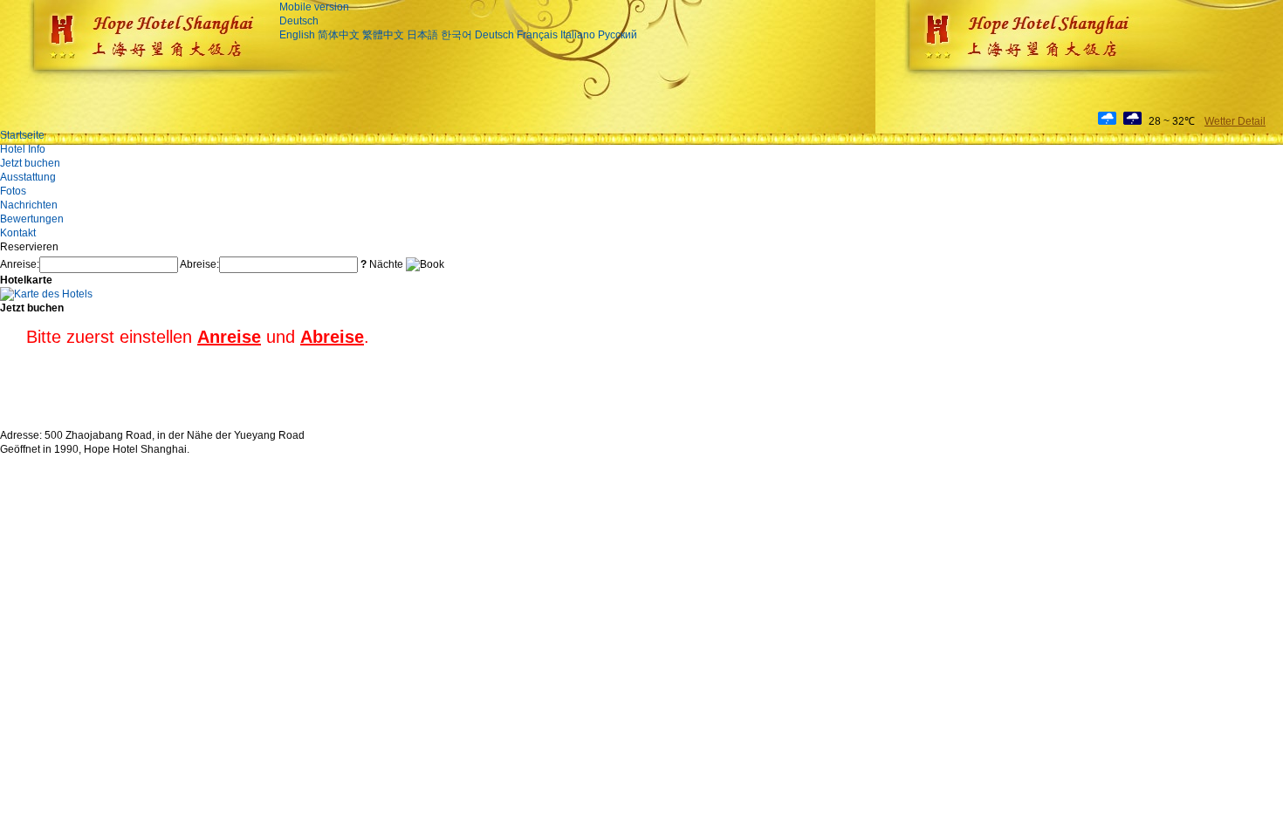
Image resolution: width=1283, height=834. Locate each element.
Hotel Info (22, 149)
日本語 (422, 35)
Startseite (22, 135)
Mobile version (314, 7)
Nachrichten (29, 205)
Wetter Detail (1235, 121)
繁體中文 (383, 35)
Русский (617, 35)
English (297, 35)
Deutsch (299, 21)
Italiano (577, 35)
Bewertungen (32, 219)
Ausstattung (28, 177)
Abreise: (199, 264)
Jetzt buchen (30, 163)
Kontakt (18, 233)
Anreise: (19, 264)
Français (537, 35)
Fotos (13, 191)
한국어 (456, 35)
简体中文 (339, 35)
